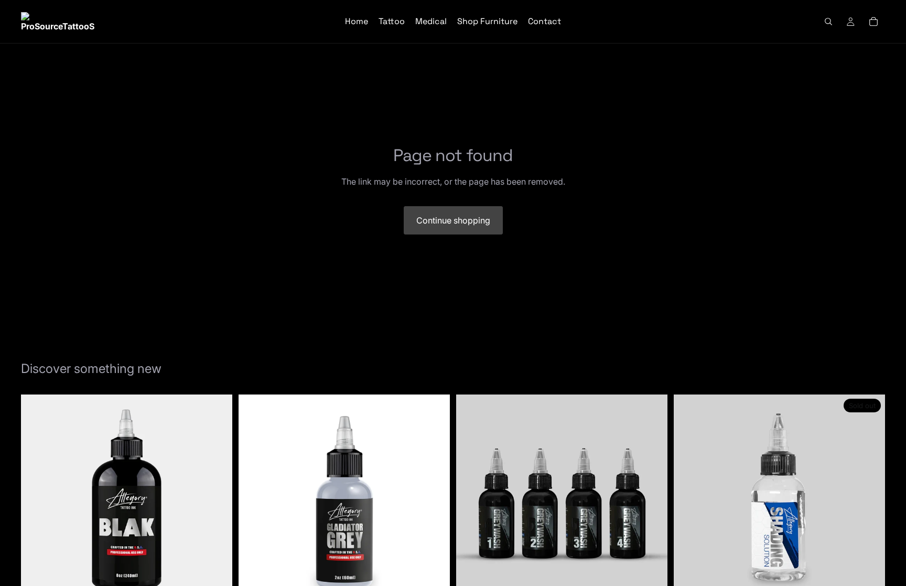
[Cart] (873, 21)
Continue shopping (453, 220)
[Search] (828, 21)
